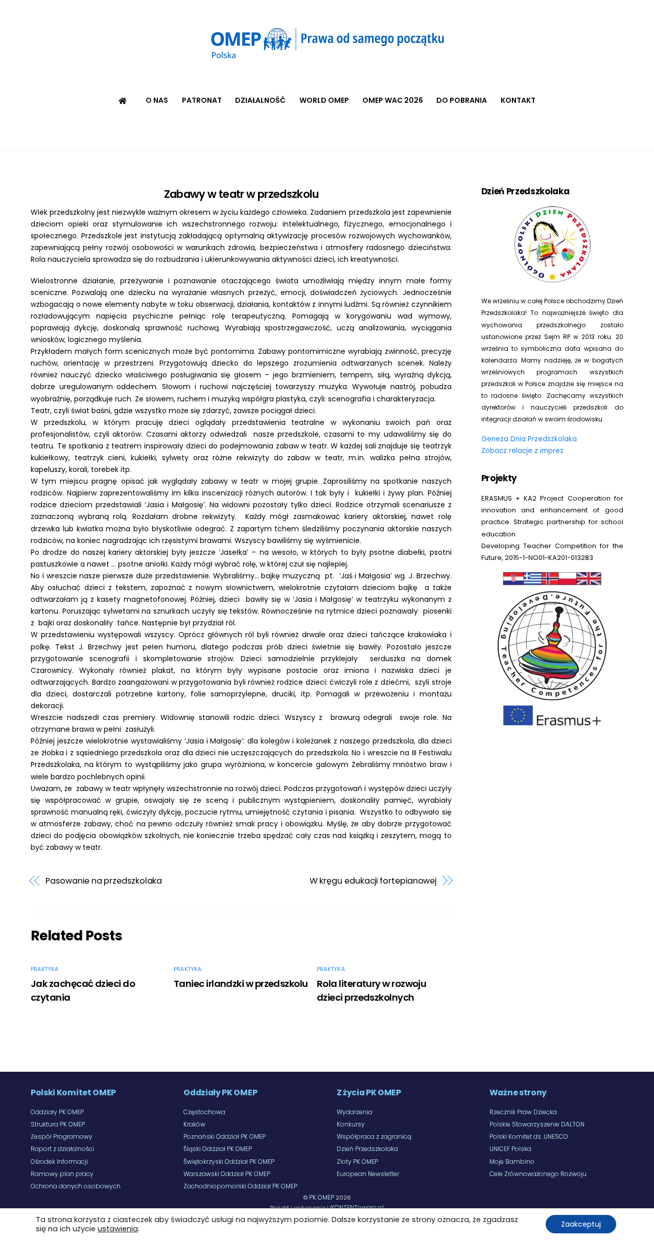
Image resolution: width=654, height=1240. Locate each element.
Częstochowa (204, 1112)
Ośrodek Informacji (59, 1161)
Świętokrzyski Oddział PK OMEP (228, 1161)
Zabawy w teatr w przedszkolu (241, 194)
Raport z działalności (62, 1148)
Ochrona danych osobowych (76, 1186)
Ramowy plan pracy (62, 1173)
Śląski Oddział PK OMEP (217, 1148)
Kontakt (518, 100)
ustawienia (118, 1228)
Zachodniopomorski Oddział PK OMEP (240, 1186)
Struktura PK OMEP (58, 1124)
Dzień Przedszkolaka (367, 1148)
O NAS (157, 100)
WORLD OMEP (324, 100)
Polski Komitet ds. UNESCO (528, 1136)
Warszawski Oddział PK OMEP (226, 1173)
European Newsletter (368, 1173)
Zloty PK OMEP (357, 1161)
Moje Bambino (511, 1161)
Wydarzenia (354, 1112)
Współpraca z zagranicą (374, 1136)
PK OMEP (321, 1197)
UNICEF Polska (510, 1148)
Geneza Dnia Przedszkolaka (529, 439)
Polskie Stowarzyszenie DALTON (537, 1124)
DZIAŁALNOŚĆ (260, 100)
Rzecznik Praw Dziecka (523, 1112)
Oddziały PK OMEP (57, 1112)
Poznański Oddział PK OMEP (224, 1136)
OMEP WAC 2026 (392, 100)
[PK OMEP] (327, 61)
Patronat (202, 100)
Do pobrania (461, 100)
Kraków (194, 1124)
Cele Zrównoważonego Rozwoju (538, 1173)
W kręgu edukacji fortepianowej (373, 881)
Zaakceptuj (581, 1224)
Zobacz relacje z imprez (522, 451)
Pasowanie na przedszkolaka (103, 881)
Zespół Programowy (61, 1136)
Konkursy (351, 1124)
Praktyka (45, 969)
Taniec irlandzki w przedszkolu (241, 983)
